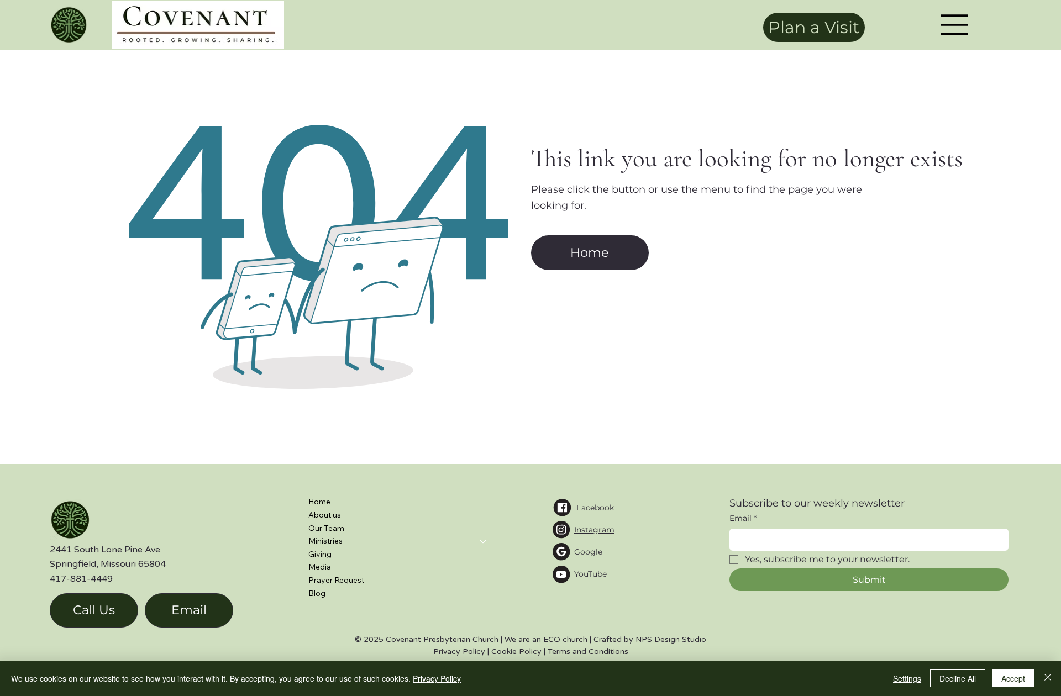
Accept (1013, 678)
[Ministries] (483, 541)
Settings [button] (907, 678)
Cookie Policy (516, 651)
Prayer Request (336, 580)
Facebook (595, 508)
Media (319, 567)
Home (319, 502)
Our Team (326, 528)
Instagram (594, 530)
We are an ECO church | (549, 639)
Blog (316, 593)
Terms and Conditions (588, 651)
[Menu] (955, 25)
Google (588, 552)
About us (324, 515)
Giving (320, 554)
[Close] (1047, 678)
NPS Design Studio (670, 639)
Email (743, 518)
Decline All (957, 678)
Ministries (325, 541)
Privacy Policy (459, 651)
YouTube (590, 574)
